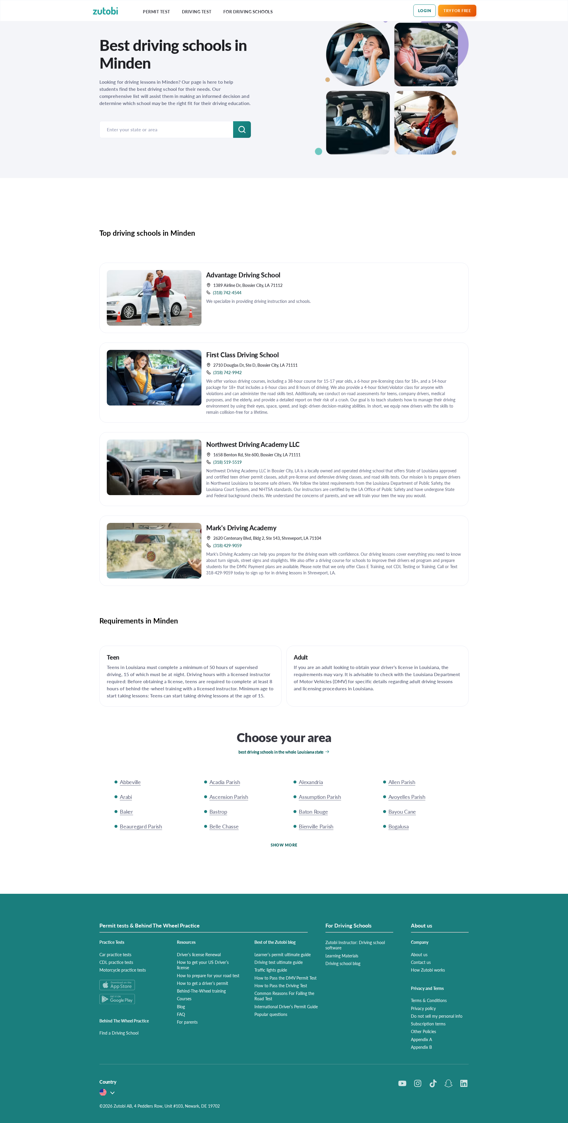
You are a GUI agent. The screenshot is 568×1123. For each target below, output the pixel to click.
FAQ (181, 1014)
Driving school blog (342, 963)
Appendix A (421, 1039)
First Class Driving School (242, 354)
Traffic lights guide (270, 969)
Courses (184, 998)
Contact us (421, 962)
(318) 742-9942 (227, 372)
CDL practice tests (116, 962)
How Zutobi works (428, 969)
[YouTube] (402, 1083)
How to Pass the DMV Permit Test (285, 977)
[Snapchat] (448, 1083)
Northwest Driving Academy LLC (253, 444)
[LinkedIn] (464, 1083)
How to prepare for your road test (208, 975)
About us (419, 954)
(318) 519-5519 (227, 462)
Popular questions (270, 1014)
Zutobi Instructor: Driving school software (355, 945)
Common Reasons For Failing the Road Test (284, 995)
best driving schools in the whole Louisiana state (281, 751)
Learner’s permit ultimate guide (282, 954)
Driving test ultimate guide (278, 962)
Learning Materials (341, 955)
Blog (181, 1006)
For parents (187, 1022)
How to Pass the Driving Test (280, 985)
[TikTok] (433, 1083)
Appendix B (421, 1047)
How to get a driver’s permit (202, 983)
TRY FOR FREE (457, 10)
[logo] (105, 11)
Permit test (156, 11)
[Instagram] (417, 1083)
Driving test (197, 11)
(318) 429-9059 (227, 545)
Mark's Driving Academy (241, 527)
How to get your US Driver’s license (203, 964)
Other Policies (423, 1031)
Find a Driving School (118, 1032)
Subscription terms (428, 1023)
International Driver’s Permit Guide (286, 1006)
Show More (284, 845)
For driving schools (248, 11)
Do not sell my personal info (436, 1016)
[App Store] (131, 985)
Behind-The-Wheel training (201, 990)
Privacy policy (423, 1008)
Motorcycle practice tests (122, 969)
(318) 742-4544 (227, 292)
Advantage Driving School (243, 274)
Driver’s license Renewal (199, 954)
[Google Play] (131, 999)
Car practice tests (115, 954)
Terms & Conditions (429, 1000)
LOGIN (424, 10)
